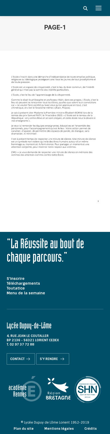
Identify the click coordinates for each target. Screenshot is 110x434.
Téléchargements (23, 283)
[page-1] (55, 139)
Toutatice (16, 288)
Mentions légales (59, 428)
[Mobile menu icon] (98, 8)
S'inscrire (16, 278)
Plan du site (24, 428)
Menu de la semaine (26, 293)
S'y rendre (49, 359)
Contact (17, 359)
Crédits (90, 428)
